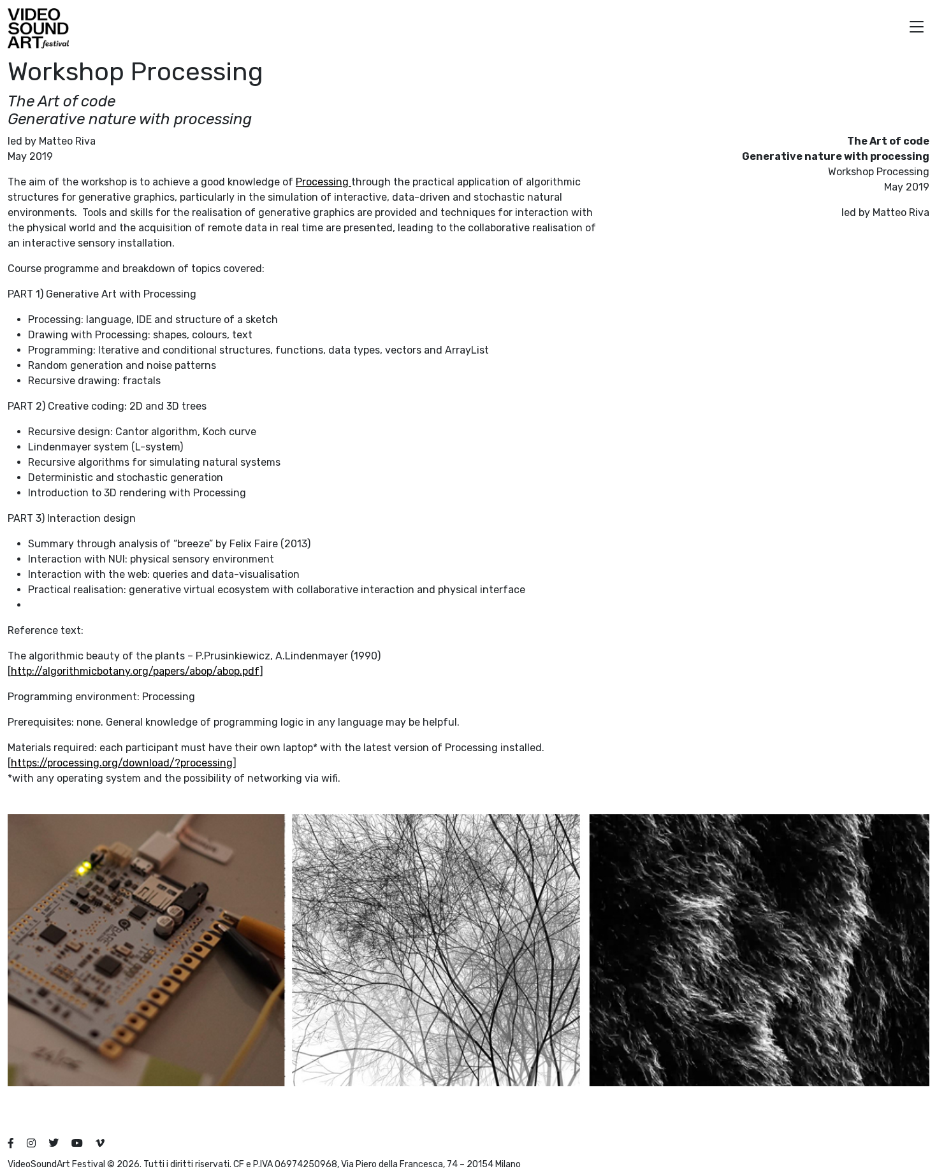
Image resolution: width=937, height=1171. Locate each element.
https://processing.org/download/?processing (122, 763)
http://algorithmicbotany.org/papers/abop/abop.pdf (135, 671)
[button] (916, 28)
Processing (323, 182)
